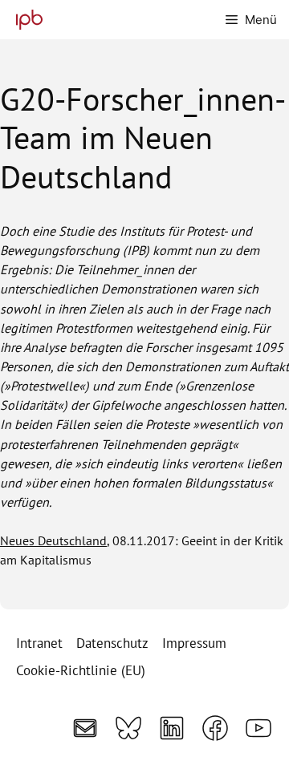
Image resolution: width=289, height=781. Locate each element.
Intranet (39, 643)
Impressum (194, 643)
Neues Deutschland (53, 540)
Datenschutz (112, 643)
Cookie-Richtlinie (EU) (80, 670)
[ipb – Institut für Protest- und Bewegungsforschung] (25, 20)
